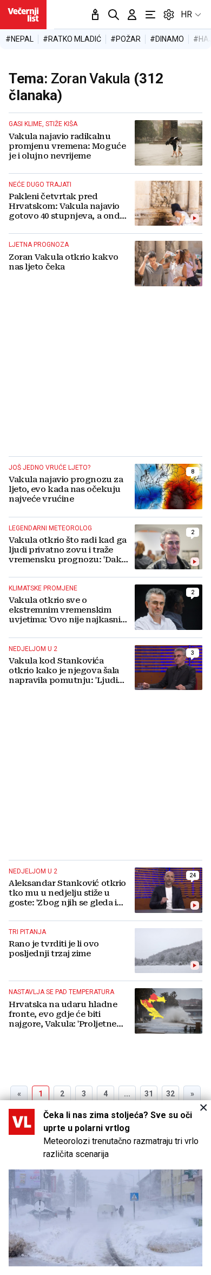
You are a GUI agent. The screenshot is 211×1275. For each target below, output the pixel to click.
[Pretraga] (113, 14)
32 (170, 1093)
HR (186, 14)
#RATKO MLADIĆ (72, 39)
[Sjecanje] (95, 14)
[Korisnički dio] (132, 14)
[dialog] (105, 1187)
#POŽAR (125, 39)
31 (148, 1093)
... (127, 1093)
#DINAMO (167, 39)
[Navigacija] (150, 14)
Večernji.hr (23, 14)
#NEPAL (19, 39)
